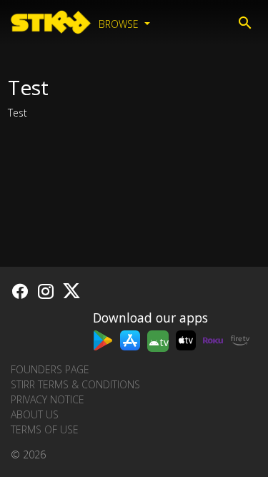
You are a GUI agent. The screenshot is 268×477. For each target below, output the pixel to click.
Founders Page (50, 369)
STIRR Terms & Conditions (75, 384)
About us (35, 414)
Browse (120, 24)
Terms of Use (45, 429)
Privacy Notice (47, 399)
